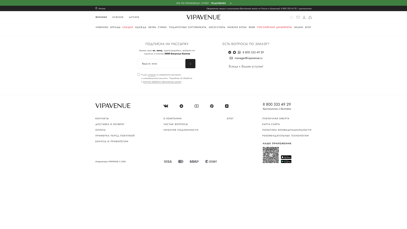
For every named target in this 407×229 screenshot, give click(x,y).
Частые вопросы (175, 124)
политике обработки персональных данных (162, 81)
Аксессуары (217, 27)
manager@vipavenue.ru (248, 58)
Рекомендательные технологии (285, 135)
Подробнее (218, 3)
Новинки (102, 27)
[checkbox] (165, 78)
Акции (298, 27)
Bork (252, 27)
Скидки (127, 27)
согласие (152, 74)
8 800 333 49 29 (289, 8)
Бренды (115, 27)
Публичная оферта (276, 118)
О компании (172, 118)
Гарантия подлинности (181, 130)
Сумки (162, 27)
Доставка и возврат (110, 124)
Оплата (100, 130)
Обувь (152, 27)
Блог (308, 27)
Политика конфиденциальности (287, 130)
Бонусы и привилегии (111, 141)
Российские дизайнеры (274, 27)
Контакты (102, 118)
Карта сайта (271, 124)
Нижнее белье (237, 27)
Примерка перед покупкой (115, 135)
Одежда (141, 27)
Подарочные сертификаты (187, 27)
